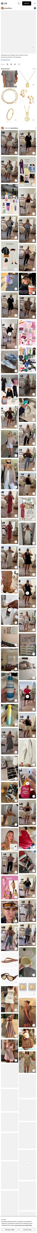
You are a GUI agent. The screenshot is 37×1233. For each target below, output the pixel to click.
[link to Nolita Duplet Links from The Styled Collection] (9, 96)
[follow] (35, 8)
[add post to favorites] (33, 50)
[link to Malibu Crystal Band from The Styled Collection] (9, 114)
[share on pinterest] (11, 64)
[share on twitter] (15, 64)
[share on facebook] (7, 64)
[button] (35, 3)
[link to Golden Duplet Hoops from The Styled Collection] (27, 96)
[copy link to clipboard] (19, 64)
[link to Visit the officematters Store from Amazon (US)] (9, 78)
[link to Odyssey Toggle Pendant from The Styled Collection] (27, 114)
